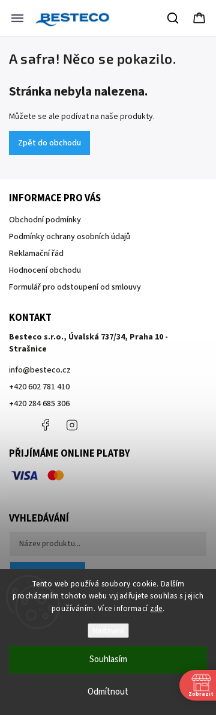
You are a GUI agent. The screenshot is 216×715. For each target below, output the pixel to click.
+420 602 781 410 (39, 387)
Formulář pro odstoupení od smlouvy (75, 287)
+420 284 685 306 (39, 404)
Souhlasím (108, 659)
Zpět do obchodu (49, 143)
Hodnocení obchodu (45, 270)
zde (156, 608)
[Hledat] (173, 18)
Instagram (72, 425)
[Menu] (17, 18)
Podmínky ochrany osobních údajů (69, 237)
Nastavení (108, 630)
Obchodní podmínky (45, 220)
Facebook (45, 425)
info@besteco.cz (40, 370)
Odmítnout (108, 692)
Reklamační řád (36, 254)
